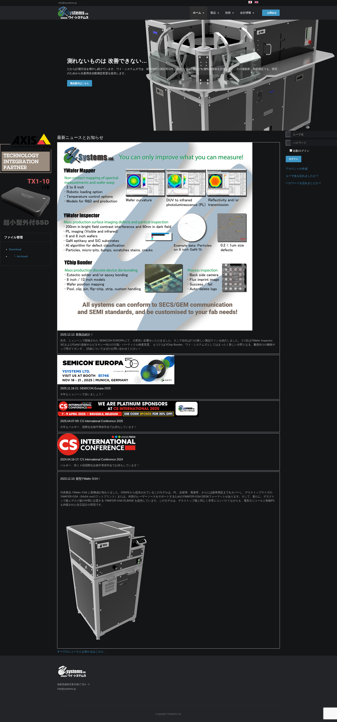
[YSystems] (73, 13)
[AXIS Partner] (25, 153)
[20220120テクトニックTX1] (25, 201)
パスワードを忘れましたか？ (303, 183)
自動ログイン (300, 150)
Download (15, 249)
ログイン (293, 159)
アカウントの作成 (297, 168)
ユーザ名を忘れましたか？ (302, 175)
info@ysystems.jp (67, 3)
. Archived (18, 256)
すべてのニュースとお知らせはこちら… (81, 651)
